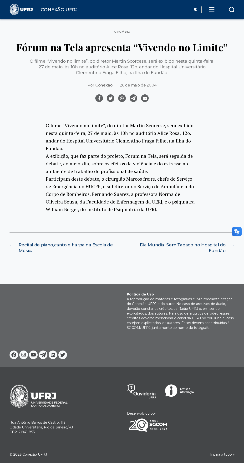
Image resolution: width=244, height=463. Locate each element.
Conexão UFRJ (34, 454)
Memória (122, 32)
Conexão (104, 85)
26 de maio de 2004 (138, 85)
